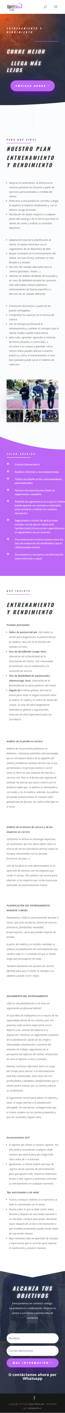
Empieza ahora (31, 85)
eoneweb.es (35, 1408)
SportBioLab (36, 1404)
